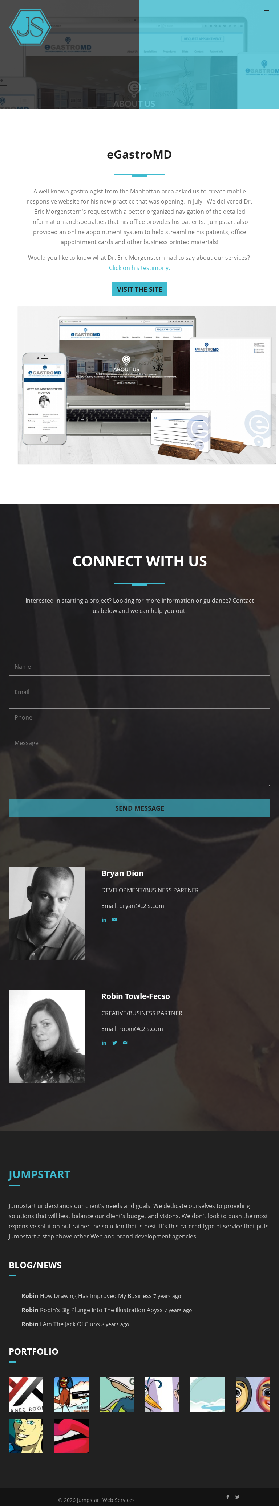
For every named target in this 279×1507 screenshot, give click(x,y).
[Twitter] (117, 1043)
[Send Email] (116, 920)
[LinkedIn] (106, 920)
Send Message (139, 808)
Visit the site (139, 289)
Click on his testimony (139, 268)
